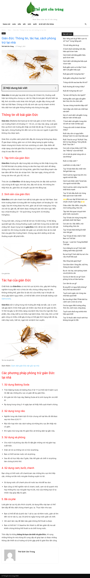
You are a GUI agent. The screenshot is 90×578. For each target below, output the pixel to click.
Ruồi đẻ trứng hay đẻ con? (73, 91)
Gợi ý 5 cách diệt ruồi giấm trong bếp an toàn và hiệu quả (75, 116)
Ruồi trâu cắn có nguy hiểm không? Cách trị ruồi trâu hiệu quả (75, 135)
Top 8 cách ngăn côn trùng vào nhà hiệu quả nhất (74, 294)
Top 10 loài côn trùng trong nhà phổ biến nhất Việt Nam (74, 219)
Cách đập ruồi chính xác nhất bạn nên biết (75, 110)
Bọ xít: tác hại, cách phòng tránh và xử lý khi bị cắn (75, 272)
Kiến (19, 24)
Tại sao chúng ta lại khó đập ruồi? (75, 105)
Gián (14, 24)
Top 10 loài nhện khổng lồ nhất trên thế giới (74, 231)
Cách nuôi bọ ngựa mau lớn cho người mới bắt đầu (74, 176)
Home (4, 30)
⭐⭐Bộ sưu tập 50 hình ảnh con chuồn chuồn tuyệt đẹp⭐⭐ (75, 200)
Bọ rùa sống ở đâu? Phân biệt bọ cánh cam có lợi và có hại (75, 300)
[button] (85, 24)
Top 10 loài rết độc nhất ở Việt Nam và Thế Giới (74, 237)
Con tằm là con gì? (70, 283)
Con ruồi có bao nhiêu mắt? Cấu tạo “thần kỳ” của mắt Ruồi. (75, 149)
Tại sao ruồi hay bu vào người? (74, 95)
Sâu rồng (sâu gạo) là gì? (72, 261)
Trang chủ (6, 24)
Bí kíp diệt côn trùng (46, 24)
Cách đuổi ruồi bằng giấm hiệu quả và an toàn (74, 56)
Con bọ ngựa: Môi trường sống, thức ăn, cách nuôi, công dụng (74, 306)
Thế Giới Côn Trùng (8, 46)
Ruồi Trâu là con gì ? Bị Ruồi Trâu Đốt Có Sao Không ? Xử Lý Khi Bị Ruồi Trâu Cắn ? (75, 142)
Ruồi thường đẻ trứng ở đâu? (74, 87)
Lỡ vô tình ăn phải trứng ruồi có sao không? (74, 155)
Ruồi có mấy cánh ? (70, 161)
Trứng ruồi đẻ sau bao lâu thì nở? (75, 82)
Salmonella (6, 299)
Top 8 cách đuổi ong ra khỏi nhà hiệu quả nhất (75, 313)
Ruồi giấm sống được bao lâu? (74, 78)
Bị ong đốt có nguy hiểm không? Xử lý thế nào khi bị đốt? (75, 288)
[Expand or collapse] (55, 88)
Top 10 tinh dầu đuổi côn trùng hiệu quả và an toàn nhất (74, 194)
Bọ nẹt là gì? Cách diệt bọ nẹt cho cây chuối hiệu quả (75, 255)
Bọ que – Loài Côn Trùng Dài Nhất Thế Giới (75, 243)
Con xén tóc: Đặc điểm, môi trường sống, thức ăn (73, 225)
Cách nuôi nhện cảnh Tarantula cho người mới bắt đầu (74, 182)
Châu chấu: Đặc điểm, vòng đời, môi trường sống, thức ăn (74, 206)
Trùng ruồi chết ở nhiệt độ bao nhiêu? (74, 128)
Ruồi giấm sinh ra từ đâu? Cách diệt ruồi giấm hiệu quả (74, 68)
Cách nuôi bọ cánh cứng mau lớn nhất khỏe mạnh (75, 188)
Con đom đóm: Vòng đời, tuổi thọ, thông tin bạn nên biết (75, 266)
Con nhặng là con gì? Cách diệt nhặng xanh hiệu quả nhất (74, 249)
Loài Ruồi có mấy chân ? (72, 165)
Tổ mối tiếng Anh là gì (71, 45)
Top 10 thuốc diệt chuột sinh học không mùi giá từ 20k (75, 319)
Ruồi (29, 24)
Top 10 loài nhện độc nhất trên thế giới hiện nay (74, 170)
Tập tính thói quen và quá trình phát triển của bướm (74, 213)
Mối (24, 24)
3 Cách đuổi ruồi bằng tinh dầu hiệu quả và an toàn (74, 50)
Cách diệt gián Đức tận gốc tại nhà (25, 366)
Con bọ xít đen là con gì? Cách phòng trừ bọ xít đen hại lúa (74, 278)
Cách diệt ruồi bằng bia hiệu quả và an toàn (75, 62)
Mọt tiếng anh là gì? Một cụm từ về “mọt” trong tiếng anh (75, 40)
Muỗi (35, 24)
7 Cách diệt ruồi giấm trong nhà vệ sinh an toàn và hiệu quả (74, 122)
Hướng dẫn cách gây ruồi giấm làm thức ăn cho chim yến (74, 100)
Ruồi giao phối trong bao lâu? (73, 74)
